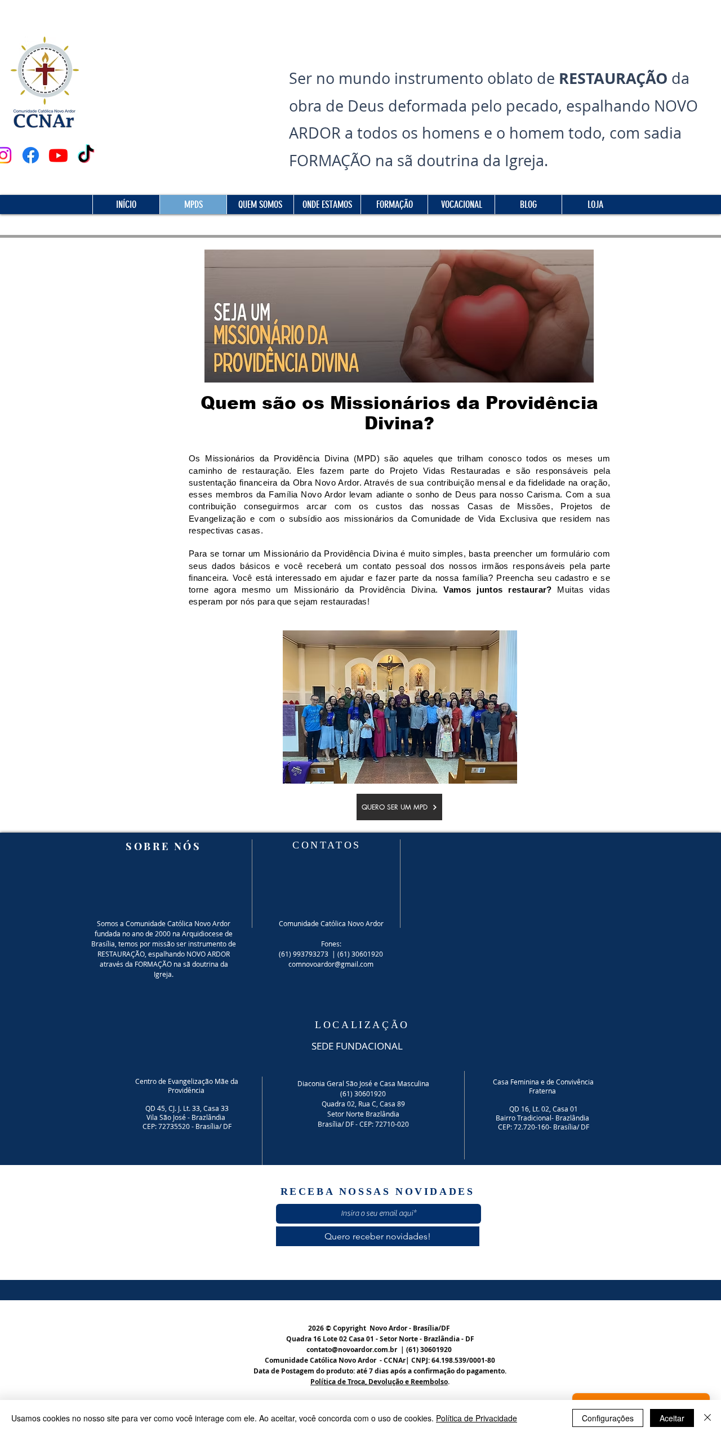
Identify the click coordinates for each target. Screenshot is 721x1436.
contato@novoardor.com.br (351, 1349)
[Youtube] (58, 155)
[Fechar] (707, 1418)
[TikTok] (86, 155)
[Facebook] (31, 155)
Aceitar (672, 1418)
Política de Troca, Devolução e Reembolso (379, 1381)
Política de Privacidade (476, 1418)
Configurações (608, 1418)
